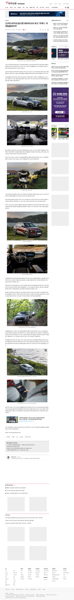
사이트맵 (43, 589)
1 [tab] (67, 20)
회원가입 (67, 3)
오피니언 (47, 7)
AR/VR (21, 437)
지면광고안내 (54, 570)
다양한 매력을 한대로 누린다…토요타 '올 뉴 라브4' (18, 450)
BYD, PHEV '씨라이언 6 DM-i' (13, 446)
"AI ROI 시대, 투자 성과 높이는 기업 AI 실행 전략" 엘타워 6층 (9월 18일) (19, 520)
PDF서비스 (37, 576)
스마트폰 (8, 437)
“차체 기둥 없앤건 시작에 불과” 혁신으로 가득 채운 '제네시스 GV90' (60, 32)
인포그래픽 (30, 578)
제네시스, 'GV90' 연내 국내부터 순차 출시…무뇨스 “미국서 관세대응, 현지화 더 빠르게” (60, 24)
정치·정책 (42, 7)
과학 (37, 7)
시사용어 (37, 574)
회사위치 (64, 578)
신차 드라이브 (28, 437)
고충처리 (53, 580)
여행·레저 (22, 578)
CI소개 (64, 576)
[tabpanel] (60, 32)
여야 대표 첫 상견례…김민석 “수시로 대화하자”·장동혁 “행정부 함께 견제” (26, 458)
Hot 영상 (29, 574)
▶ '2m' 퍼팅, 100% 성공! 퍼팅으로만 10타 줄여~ (15, 490)
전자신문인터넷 (66, 572)
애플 (13, 437)
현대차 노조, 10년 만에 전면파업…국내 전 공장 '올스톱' (60, 28)
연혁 (64, 574)
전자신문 (64, 570)
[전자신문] (15, 3)
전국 (14, 578)
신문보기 (55, 3)
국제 (14, 576)
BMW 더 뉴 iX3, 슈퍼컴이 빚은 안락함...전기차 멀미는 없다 (19, 448)
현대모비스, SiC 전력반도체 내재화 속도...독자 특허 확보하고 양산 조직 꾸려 (60, 36)
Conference (38, 570)
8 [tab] (68, 46)
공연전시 (22, 574)
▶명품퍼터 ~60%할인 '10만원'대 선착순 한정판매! (15, 488)
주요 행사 (54, 46)
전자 (15, 7)
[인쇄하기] (48, 29)
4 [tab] (63, 46)
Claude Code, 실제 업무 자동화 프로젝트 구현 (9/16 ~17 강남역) (18, 523)
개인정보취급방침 (55, 578)
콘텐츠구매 (46, 574)
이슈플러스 (30, 570)
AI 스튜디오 (30, 572)
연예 (21, 570)
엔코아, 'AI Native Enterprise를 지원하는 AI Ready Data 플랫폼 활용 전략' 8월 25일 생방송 (60, 72)
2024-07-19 (22, 29)
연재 (14, 584)
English (51, 3)
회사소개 (11, 593)
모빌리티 (19, 7)
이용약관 (53, 576)
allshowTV (38, 572)
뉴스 (6, 568)
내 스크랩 (45, 579)
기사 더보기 (19, 457)
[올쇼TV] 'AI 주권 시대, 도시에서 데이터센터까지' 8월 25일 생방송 (59, 75)
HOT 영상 (54, 126)
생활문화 (22, 576)
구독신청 (59, 3)
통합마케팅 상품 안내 (56, 574)
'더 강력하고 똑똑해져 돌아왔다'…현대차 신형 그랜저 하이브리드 (21, 445)
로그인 (64, 3)
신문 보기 (45, 572)
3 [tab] (62, 46)
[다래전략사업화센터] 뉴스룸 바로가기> (26, 421)
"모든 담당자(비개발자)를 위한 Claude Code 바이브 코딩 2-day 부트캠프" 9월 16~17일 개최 (23, 517)
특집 (14, 582)
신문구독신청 (46, 570)
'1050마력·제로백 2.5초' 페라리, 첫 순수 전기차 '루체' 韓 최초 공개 (60, 40)
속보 (6, 570)
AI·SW (6, 7)
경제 (27, 7)
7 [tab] (67, 46)
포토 (21, 572)
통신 (24, 7)
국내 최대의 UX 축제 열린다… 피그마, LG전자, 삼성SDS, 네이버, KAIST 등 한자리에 (59, 80)
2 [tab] (68, 20)
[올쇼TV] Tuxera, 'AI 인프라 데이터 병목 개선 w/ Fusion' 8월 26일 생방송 (60, 67)
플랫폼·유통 (32, 7)
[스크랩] (43, 29)
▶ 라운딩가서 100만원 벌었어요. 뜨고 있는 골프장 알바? (16, 493)
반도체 (11, 7)
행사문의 (53, 572)
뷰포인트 (29, 576)
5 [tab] (64, 46)
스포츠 (14, 580)
